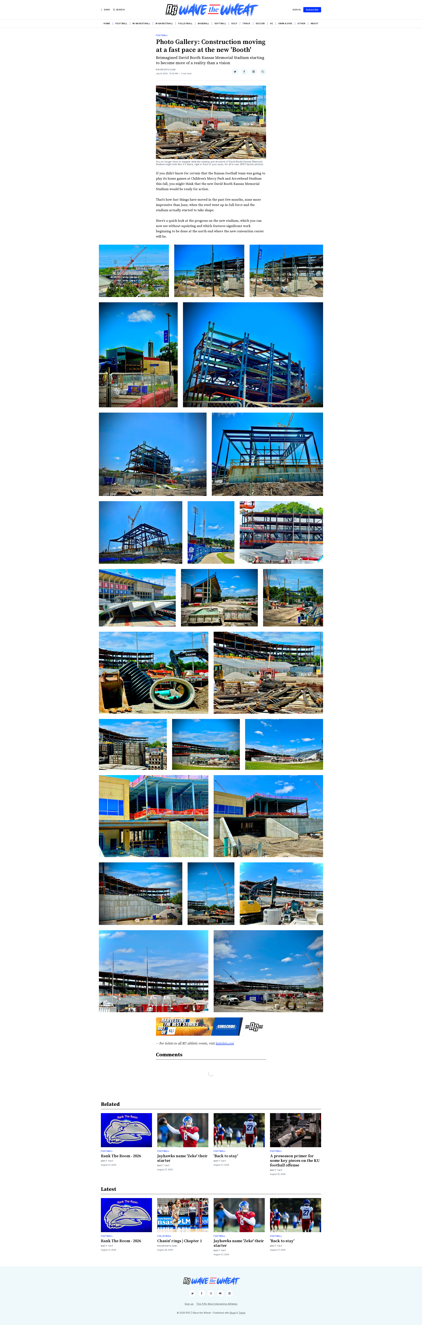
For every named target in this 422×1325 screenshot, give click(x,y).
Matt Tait (107, 1161)
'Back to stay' (226, 1156)
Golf (234, 23)
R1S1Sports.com (166, 69)
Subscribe (312, 9)
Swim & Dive (285, 23)
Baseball (203, 23)
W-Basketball (164, 23)
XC (271, 23)
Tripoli (242, 1312)
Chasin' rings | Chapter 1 (179, 1241)
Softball (220, 23)
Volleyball (185, 23)
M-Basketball (141, 23)
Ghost (232, 1312)
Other (301, 23)
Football (121, 23)
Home (107, 23)
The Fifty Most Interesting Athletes (217, 1303)
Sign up (189, 1303)
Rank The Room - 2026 (121, 1156)
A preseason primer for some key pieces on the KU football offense (295, 1161)
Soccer (260, 23)
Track (246, 23)
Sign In (297, 9)
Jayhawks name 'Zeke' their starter (182, 1158)
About (315, 23)
